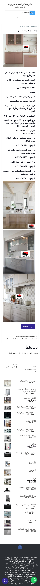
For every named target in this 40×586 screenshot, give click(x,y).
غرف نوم (18, 572)
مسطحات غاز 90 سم (12, 578)
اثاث (4, 557)
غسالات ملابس (30, 574)
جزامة (33, 567)
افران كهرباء (13, 561)
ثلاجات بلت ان (7, 565)
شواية (17, 570)
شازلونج (30, 568)
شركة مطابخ (32, 338)
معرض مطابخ (9, 338)
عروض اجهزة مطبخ (29, 572)
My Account (18, 557)
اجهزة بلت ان (30, 559)
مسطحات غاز (28, 576)
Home (26, 557)
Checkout (33, 557)
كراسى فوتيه (19, 574)
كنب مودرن (9, 574)
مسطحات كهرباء (29, 580)
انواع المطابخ (32, 336)
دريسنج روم (25, 567)
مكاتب (27, 583)
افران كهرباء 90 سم (12, 563)
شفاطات (23, 568)
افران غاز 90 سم (25, 561)
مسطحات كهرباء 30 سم (13, 580)
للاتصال (25, 326)
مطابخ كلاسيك (16, 338)
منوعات (17, 336)
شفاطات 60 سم (12, 568)
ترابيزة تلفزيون (25, 565)
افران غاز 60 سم (11, 559)
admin (24, 26)
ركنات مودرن (9, 567)
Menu (19, 18)
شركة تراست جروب (20, 4)
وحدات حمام (9, 583)
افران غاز (21, 559)
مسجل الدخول (23, 353)
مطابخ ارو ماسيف (24, 336)
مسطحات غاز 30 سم (14, 576)
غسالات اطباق (9, 572)
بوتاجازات (34, 565)
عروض (11, 570)
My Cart (10, 557)
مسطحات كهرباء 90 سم (11, 582)
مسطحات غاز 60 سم (28, 578)
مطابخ (33, 583)
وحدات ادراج (19, 583)
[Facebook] (20, 547)
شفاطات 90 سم (25, 570)
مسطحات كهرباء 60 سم (29, 582)
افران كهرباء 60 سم (27, 563)
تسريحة (15, 565)
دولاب (18, 567)
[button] (34, 580)
